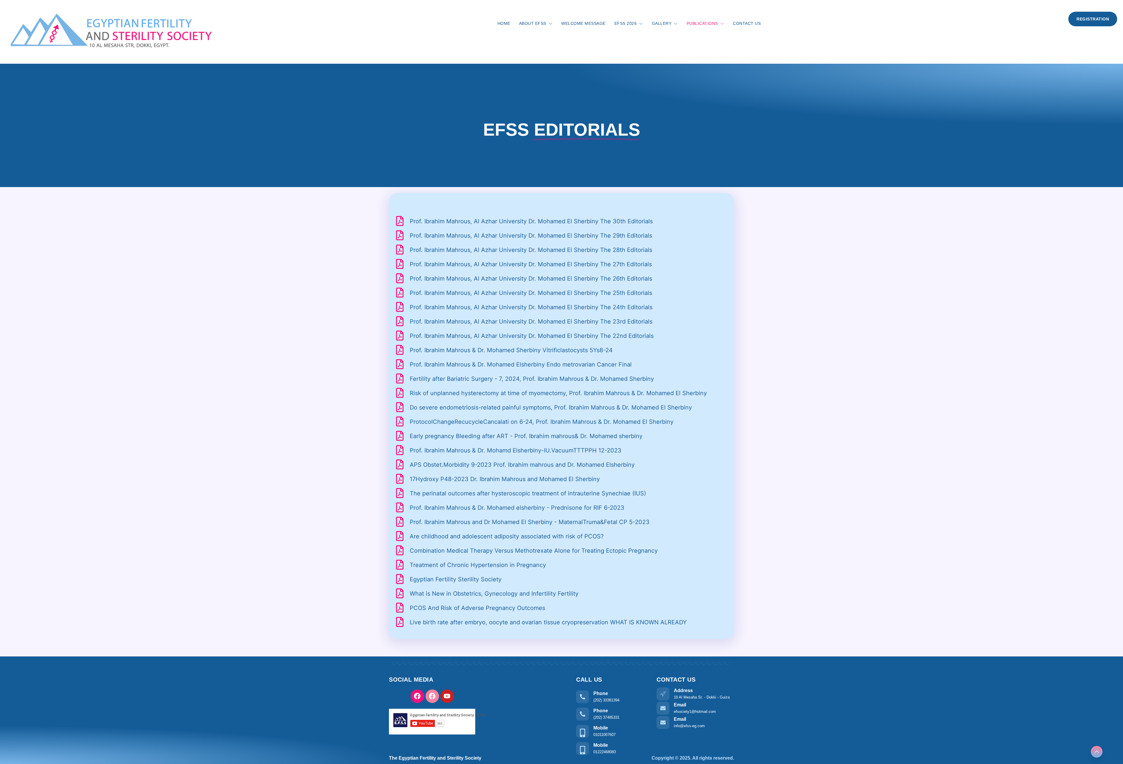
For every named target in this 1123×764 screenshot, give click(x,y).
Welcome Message (583, 23)
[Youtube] (447, 696)
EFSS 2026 (625, 23)
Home (503, 23)
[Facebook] (417, 696)
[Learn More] (1097, 752)
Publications (702, 23)
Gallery (662, 23)
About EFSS (532, 23)
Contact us (747, 23)
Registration (1093, 19)
